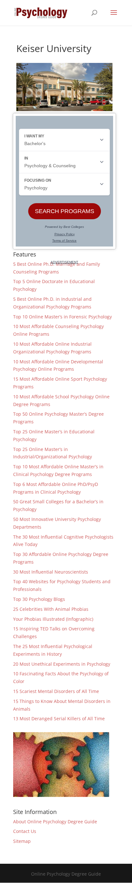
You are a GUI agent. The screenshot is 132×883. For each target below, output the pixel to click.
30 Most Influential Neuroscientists (50, 572)
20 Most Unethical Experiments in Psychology (61, 664)
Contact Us (24, 831)
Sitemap (22, 841)
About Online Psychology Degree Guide (55, 821)
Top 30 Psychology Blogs (39, 599)
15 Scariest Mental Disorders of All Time (56, 691)
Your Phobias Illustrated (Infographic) (53, 619)
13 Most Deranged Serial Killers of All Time (59, 718)
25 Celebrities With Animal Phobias (50, 609)
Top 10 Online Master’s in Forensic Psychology (62, 317)
